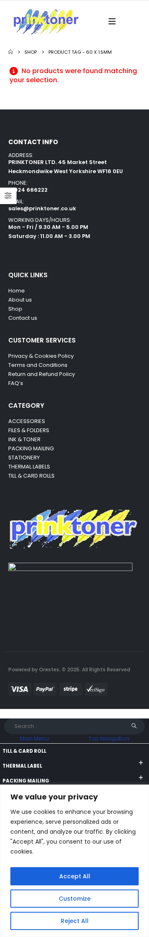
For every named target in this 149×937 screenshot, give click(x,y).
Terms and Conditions (37, 365)
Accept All (74, 876)
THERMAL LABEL (22, 766)
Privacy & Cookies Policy (41, 356)
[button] (115, 21)
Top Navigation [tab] (109, 738)
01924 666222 (28, 190)
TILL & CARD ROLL (24, 751)
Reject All (75, 921)
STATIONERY (24, 457)
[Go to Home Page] (10, 52)
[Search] (134, 726)
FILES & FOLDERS (28, 430)
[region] (74, 861)
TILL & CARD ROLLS (31, 476)
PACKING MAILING (31, 448)
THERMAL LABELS (29, 467)
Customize (75, 898)
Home (16, 291)
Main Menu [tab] (34, 738)
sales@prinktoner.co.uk (42, 208)
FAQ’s (15, 383)
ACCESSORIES (26, 421)
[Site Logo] (45, 21)
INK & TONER (24, 439)
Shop (15, 309)
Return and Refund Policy (41, 374)
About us (20, 300)
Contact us (23, 318)
